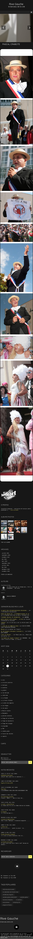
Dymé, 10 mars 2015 (7, 783)
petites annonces (7, 715)
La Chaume (5, 698)
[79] (16, 267)
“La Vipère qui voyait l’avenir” (10, 638)
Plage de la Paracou (8, 718)
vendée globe (5, 731)
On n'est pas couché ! (7, 796)
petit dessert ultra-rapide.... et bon (12, 619)
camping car (16, 902)
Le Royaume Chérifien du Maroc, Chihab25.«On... (17, 615)
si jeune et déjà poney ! (8, 819)
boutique (4, 685)
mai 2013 (4, 559)
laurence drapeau (8, 899)
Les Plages (5, 705)
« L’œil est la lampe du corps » (10, 626)
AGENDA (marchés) (7, 775)
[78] (16, 233)
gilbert (4, 690)
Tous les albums (5, 542)
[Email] (17, 866)
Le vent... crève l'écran (7, 804)
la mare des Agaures (8, 703)
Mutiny (3, 629)
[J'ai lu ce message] (31, 933)
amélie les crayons (8, 894)
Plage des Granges (7, 723)
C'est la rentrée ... (7, 634)
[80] (16, 313)
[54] (16, 441)
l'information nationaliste (8, 611)
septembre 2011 (6, 563)
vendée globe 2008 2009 (10, 897)
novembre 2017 (6, 557)
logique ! (3, 622)
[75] (16, 168)
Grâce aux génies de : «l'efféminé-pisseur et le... (16, 614)
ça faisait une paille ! (7, 842)
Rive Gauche (16, 4)
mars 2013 (4, 561)
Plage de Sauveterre (8, 721)
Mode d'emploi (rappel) (8, 834)
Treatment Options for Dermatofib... (11, 617)
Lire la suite (14, 510)
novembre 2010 (6, 571)
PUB (3, 728)
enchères (4, 687)
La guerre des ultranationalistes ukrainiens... (14, 610)
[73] (16, 77)
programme (5, 726)
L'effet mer (4, 827)
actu (3, 680)
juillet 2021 (5, 553)
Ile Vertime (5, 693)
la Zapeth (4, 812)
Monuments (5, 713)
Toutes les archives (6, 574)
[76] (16, 207)
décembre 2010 (6, 569)
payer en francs (7, 905)
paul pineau (6, 902)
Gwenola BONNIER (11, 596)
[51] (16, 383)
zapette (4, 736)
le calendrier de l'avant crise (10, 892)
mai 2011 (4, 567)
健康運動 (27, 617)
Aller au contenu (7, 3)
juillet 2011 (5, 565)
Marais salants (6, 710)
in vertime (19, 899)
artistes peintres (7, 682)
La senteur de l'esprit (14, 629)
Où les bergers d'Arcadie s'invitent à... (13, 631)
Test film (3, 789)
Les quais (5, 708)
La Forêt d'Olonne (7, 700)
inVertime (5, 695)
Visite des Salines (7, 733)
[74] (16, 122)
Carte (3, 744)
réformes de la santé (8, 889)
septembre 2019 (6, 555)
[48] (16, 347)
